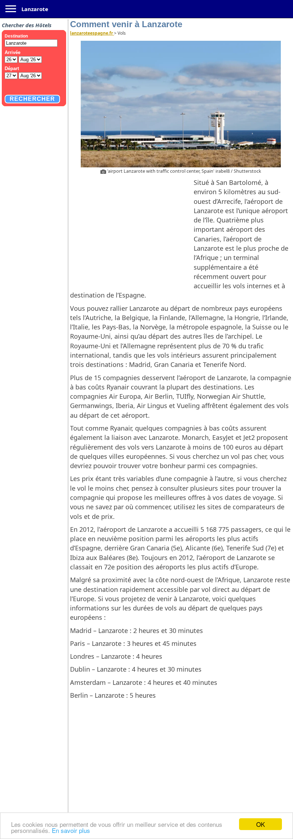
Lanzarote (34, 9)
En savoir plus (71, 830)
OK (260, 824)
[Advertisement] (132, 230)
